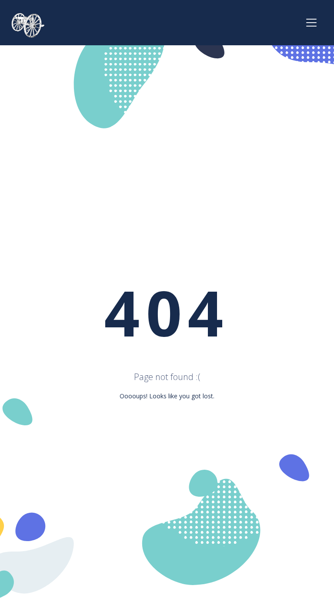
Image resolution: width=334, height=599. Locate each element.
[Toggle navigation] (311, 22)
